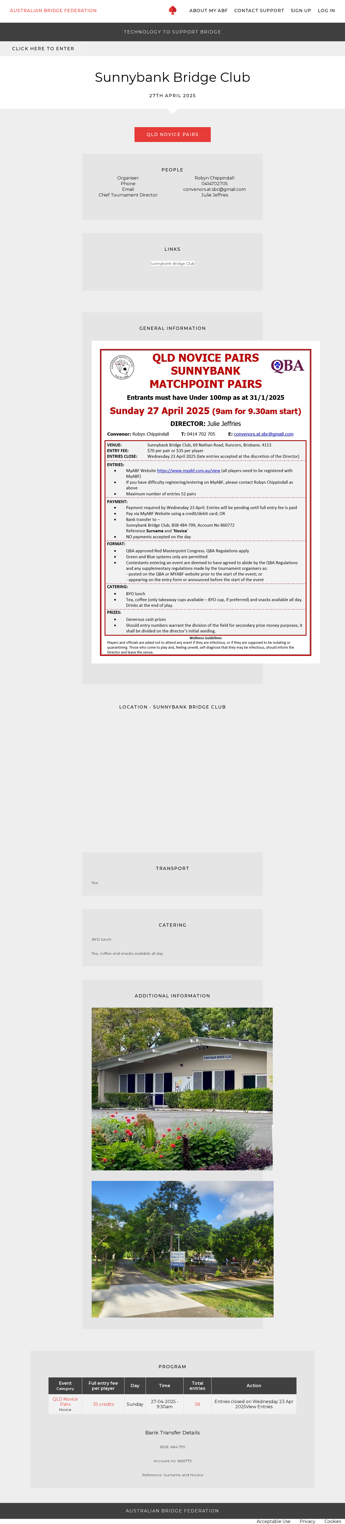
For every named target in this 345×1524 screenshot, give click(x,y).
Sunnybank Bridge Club (172, 263)
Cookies (333, 1521)
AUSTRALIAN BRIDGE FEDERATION (53, 10)
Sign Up (301, 10)
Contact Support (259, 10)
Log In (326, 10)
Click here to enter (43, 48)
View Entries (259, 1406)
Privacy (307, 1521)
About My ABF (208, 10)
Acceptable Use (274, 1521)
